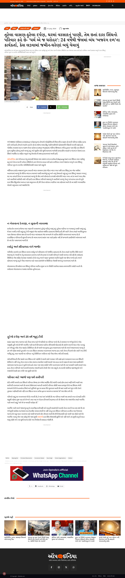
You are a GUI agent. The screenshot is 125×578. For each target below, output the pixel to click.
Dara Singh (49, 458)
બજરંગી (40, 417)
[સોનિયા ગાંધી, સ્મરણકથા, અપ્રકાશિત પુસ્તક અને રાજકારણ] (97, 114)
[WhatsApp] (113, 1)
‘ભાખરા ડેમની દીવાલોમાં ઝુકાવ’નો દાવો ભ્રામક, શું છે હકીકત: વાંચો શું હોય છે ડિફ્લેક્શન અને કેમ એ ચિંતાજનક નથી (110, 148)
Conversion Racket (39, 458)
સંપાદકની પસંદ (25, 28)
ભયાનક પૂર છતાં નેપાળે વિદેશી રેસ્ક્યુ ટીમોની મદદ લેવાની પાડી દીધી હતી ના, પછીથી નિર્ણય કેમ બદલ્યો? (112, 103)
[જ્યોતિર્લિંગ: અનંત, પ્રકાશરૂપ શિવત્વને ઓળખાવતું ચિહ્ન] (97, 92)
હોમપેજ (6, 23)
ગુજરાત (77, 534)
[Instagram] (109, 1)
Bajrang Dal (15, 458)
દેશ (7, 28)
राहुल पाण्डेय (66, 29)
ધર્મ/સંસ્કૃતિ (7, 534)
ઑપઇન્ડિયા (11, 159)
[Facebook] (107, 1)
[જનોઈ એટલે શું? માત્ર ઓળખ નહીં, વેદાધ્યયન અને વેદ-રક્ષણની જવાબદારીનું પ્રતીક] (97, 136)
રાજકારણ (54, 534)
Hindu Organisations (60, 458)
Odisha (70, 458)
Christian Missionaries (26, 458)
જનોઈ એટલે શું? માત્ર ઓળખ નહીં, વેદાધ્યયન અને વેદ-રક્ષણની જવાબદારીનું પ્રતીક (111, 136)
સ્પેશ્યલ (11, 23)
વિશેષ (14, 28)
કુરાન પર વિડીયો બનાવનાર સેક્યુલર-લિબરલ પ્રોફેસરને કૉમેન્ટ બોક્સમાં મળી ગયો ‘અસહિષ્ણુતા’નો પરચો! (110, 125)
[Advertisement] (47, 205)
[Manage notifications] (4, 573)
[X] (111, 1)
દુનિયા (30, 534)
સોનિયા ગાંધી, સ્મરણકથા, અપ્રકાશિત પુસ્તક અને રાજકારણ (110, 114)
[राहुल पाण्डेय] (61, 28)
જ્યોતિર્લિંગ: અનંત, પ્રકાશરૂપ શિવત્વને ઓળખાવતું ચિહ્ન (111, 91)
